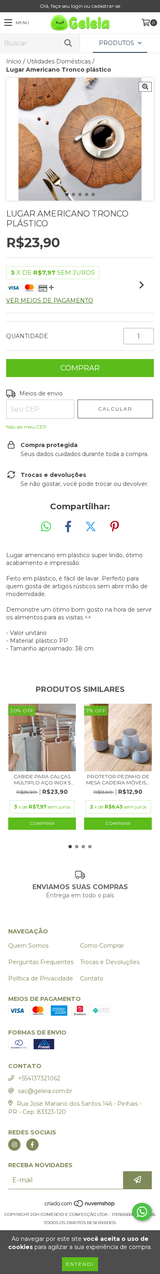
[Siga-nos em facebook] (32, 1144)
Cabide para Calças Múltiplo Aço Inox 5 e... (42, 779)
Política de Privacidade (40, 978)
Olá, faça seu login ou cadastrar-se (80, 6)
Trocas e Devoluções (109, 962)
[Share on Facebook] (68, 527)
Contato (91, 978)
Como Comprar (102, 945)
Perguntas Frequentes (40, 962)
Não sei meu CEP (26, 427)
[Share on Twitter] (90, 527)
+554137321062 (39, 1078)
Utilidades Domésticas (59, 61)
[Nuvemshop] (80, 1206)
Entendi (80, 1264)
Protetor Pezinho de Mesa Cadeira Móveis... (118, 779)
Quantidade (27, 336)
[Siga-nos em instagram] (14, 1144)
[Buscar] (67, 43)
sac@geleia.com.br (45, 1091)
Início (13, 61)
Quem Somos (28, 945)
